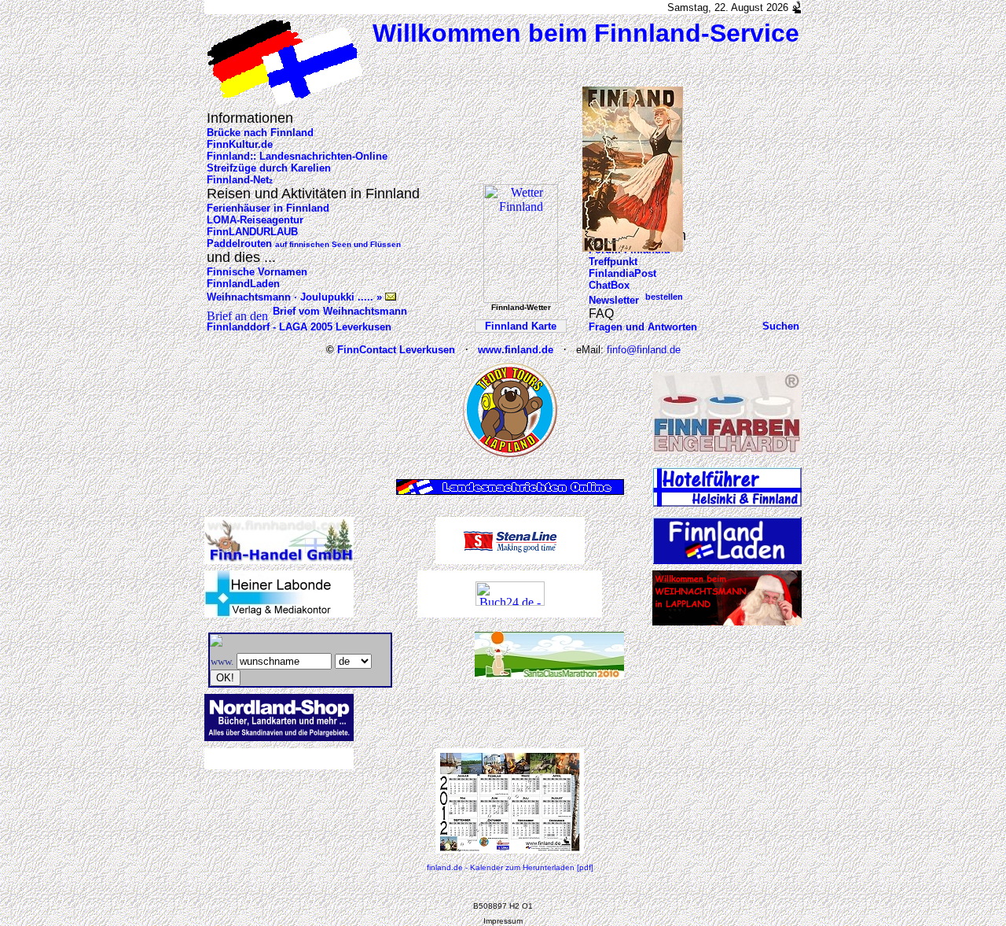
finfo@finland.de (644, 350)
